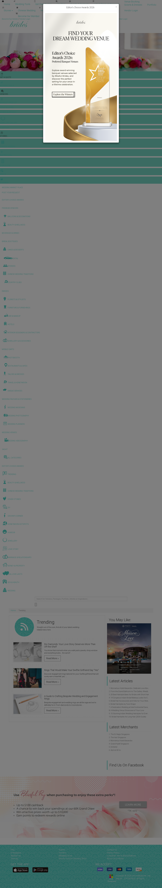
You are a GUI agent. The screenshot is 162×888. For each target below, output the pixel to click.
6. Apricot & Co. (115, 750)
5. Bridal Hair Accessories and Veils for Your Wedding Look (129, 701)
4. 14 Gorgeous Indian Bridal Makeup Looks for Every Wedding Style (129, 698)
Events (62, 850)
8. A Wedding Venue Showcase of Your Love (126, 710)
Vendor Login (131, 10)
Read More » (52, 658)
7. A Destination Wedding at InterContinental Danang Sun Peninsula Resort (129, 707)
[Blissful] (21, 869)
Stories (8, 10)
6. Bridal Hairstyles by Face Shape (122, 704)
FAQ (12, 850)
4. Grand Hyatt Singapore (119, 744)
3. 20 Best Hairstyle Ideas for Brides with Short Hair (129, 695)
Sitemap (14, 858)
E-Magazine (63, 10)
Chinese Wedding (26, 10)
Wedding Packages (84, 10)
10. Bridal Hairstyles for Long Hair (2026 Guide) (127, 717)
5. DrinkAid (113, 747)
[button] (149, 648)
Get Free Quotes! (90, 19)
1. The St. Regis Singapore (119, 734)
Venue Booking (131, 1)
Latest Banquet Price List (106, 4)
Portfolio (151, 4)
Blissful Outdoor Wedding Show (73, 858)
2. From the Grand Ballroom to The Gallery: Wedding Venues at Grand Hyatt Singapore (129, 691)
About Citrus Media (115, 858)
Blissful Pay (16, 855)
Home (7, 4)
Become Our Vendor (109, 10)
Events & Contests (79, 4)
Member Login (52, 16)
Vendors (61, 4)
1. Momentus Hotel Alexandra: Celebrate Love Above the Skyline (129, 688)
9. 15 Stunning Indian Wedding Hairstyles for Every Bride (129, 714)
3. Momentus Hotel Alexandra (120, 741)
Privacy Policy (113, 853)
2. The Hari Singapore (117, 737)
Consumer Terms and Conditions (121, 855)
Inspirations (46, 10)
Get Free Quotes (43, 4)
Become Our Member (29, 16)
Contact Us (112, 850)
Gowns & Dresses (133, 4)
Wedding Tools (22, 4)
